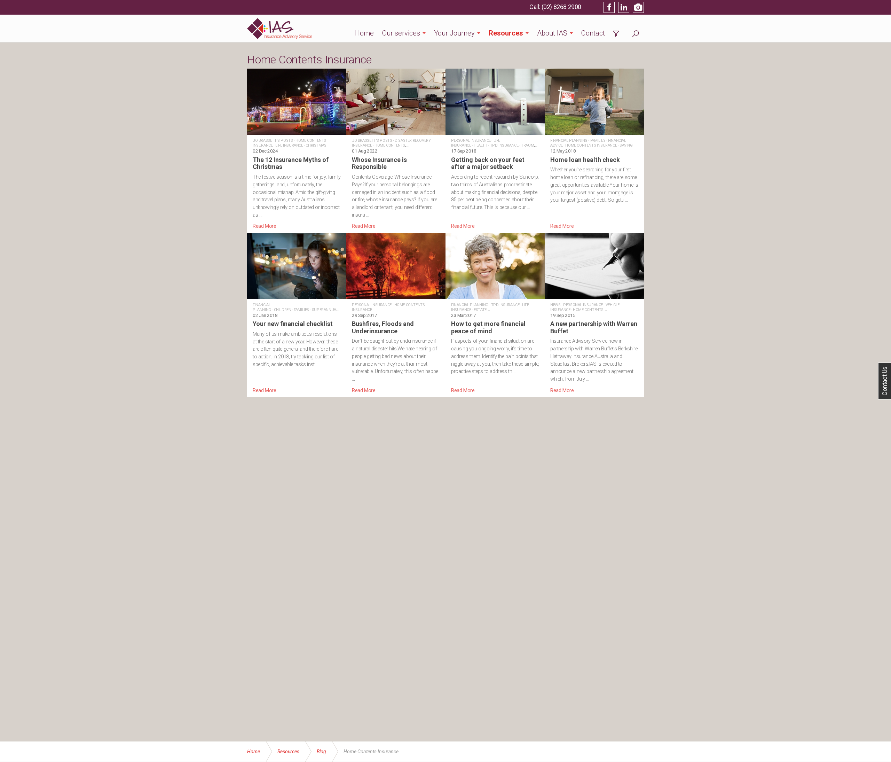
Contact (593, 33)
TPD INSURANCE (504, 145)
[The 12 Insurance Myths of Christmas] (296, 149)
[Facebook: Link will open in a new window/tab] (609, 7)
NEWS (555, 305)
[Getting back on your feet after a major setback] (495, 149)
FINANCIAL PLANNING (569, 140)
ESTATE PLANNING (469, 312)
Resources (506, 33)
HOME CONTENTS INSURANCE (591, 145)
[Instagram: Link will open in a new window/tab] (638, 7)
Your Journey (454, 33)
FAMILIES (598, 140)
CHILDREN (282, 310)
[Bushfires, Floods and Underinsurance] (396, 313)
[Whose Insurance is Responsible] (396, 149)
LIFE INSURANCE (289, 145)
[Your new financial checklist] (296, 313)
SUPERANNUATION (328, 310)
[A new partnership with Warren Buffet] (594, 313)
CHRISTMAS (316, 145)
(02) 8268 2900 (561, 6)
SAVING (626, 145)
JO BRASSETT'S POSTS (273, 140)
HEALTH (480, 145)
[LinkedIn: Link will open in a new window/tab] (623, 7)
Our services (401, 33)
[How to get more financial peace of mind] (495, 313)
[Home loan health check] (594, 149)
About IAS (552, 33)
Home (364, 33)
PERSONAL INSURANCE (471, 140)
